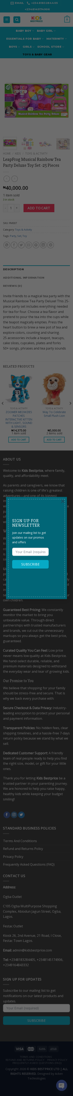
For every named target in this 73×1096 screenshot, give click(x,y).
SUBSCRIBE (30, 564)
